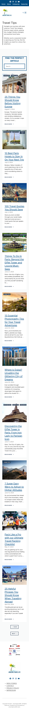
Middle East (7, 348)
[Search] (21, 66)
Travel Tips (14, 75)
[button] (23, 12)
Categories (16, 4)
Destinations (7, 131)
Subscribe (24, 4)
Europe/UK (6, 75)
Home (3, 4)
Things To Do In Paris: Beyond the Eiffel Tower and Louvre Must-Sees (14, 262)
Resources (23, 234)
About (9, 4)
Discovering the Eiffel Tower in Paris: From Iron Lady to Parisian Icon (13, 432)
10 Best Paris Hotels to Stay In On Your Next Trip (14, 156)
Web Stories (11, 683)
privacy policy (12, 688)
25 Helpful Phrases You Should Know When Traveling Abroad (13, 595)
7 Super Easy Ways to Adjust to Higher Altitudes (14, 486)
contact (10, 686)
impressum (11, 690)
